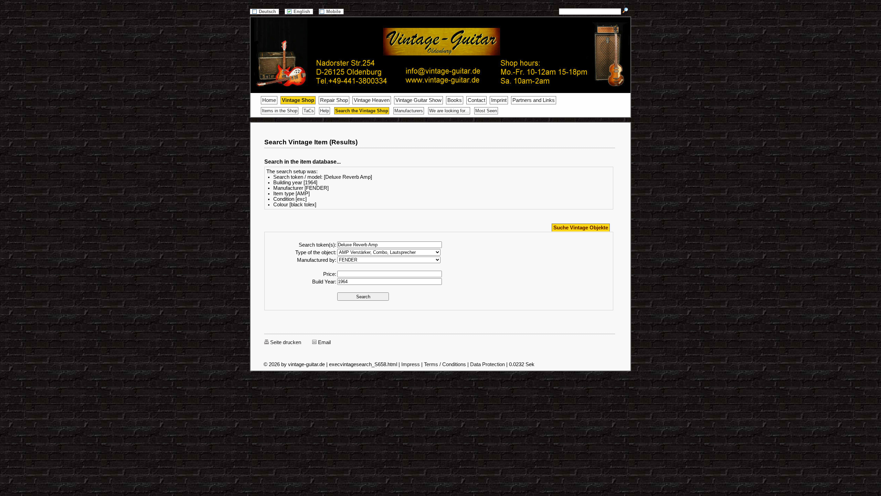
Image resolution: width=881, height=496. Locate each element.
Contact (476, 100)
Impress (410, 364)
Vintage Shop (298, 100)
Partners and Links (533, 100)
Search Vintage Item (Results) (311, 142)
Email (324, 342)
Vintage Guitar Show (418, 100)
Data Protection (487, 364)
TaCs (309, 110)
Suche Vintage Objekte (580, 227)
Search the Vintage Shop (361, 110)
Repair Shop (334, 100)
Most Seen (486, 110)
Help (324, 110)
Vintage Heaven (372, 100)
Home (269, 100)
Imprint (499, 100)
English (302, 11)
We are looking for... (449, 110)
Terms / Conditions (445, 364)
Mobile (334, 11)
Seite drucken (285, 342)
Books (454, 100)
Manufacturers (408, 110)
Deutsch (268, 11)
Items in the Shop (279, 110)
